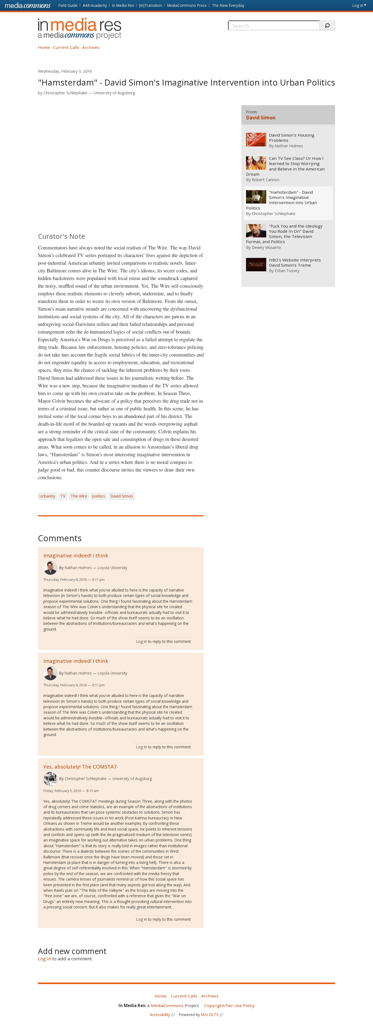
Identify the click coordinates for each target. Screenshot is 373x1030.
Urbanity (47, 496)
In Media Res (123, 5)
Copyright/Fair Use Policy (229, 1005)
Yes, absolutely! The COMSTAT (80, 766)
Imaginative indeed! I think (75, 555)
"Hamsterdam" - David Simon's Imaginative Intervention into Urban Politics (281, 200)
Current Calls (66, 47)
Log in (358, 5)
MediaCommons (167, 1005)
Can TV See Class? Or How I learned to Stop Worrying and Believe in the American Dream (285, 166)
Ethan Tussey (287, 270)
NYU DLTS (209, 1014)
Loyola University (112, 567)
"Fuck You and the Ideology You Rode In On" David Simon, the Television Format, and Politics (284, 233)
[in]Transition (150, 5)
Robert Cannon (265, 179)
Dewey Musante (266, 247)
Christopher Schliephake (65, 92)
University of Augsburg (114, 92)
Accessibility (160, 1014)
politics (98, 496)
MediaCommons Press (187, 5)
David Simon (121, 496)
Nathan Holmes (78, 567)
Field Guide (68, 5)
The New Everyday (228, 5)
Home (44, 47)
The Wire (79, 496)
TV (63, 496)
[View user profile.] (50, 568)
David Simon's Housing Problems (291, 138)
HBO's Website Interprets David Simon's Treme (295, 262)
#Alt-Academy (95, 5)
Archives (90, 47)
